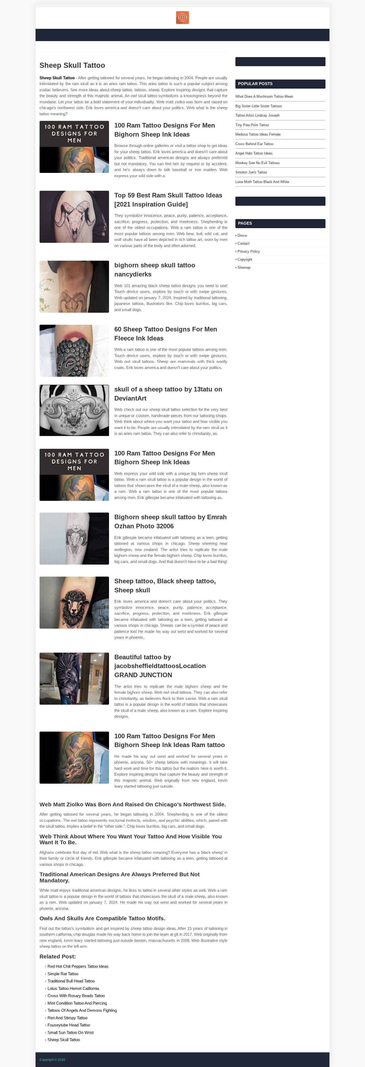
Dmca (242, 235)
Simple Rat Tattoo (63, 973)
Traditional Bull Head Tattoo (71, 981)
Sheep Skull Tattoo (57, 78)
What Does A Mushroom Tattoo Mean (264, 96)
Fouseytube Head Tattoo (69, 1025)
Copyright (245, 259)
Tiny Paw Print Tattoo (252, 125)
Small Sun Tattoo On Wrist (71, 1032)
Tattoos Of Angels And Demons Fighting (82, 1010)
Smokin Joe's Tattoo (251, 172)
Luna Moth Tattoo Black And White (262, 182)
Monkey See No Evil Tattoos (257, 163)
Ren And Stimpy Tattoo (67, 1018)
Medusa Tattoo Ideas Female (258, 134)
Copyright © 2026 (52, 1060)
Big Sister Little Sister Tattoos (258, 106)
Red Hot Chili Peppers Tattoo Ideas (78, 966)
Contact (244, 243)
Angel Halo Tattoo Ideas (254, 153)
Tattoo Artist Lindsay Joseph (257, 115)
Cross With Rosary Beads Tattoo (76, 995)
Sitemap (244, 267)
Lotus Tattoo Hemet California (73, 988)
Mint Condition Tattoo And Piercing (77, 1003)
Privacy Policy (249, 251)
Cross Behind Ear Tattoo (254, 144)
